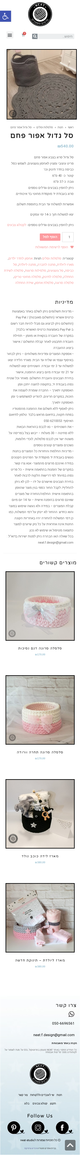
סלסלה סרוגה (64, 283)
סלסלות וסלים (44, 127)
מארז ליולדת (65, 265)
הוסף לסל (50, 237)
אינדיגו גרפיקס (31, 1148)
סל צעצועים (55, 271)
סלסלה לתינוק (52, 277)
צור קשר (23, 1095)
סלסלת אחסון (44, 283)
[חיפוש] (34, 36)
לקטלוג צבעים (16, 225)
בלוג (26, 1103)
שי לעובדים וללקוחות (42, 1095)
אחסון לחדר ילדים (21, 258)
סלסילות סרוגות (35, 271)
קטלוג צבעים (39, 1103)
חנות (60, 127)
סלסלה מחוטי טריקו (27, 277)
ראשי (71, 127)
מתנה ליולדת (27, 265)
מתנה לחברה (46, 265)
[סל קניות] (23, 35)
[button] (9, 34)
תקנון (53, 1103)
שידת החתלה (24, 283)
